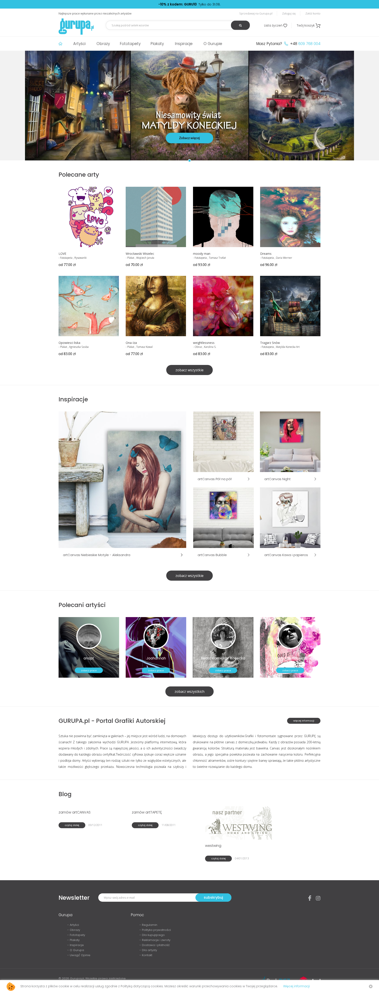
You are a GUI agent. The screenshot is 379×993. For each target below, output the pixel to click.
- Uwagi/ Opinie (78, 955)
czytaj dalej (72, 825)
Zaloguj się (289, 13)
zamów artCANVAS (75, 812)
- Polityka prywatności (155, 930)
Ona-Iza (131, 343)
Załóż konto (312, 13)
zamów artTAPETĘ (147, 812)
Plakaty (157, 43)
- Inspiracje (75, 945)
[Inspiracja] (122, 479)
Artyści (79, 43)
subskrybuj (213, 897)
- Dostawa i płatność (154, 945)
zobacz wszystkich (189, 691)
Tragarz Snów (270, 343)
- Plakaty (73, 940)
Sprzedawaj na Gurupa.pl (255, 13)
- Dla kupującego (152, 935)
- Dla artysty (148, 950)
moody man (201, 253)
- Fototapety (76, 935)
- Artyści (73, 925)
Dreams (266, 253)
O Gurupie (213, 43)
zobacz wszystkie (189, 370)
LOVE (62, 253)
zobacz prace (89, 670)
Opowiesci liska (69, 343)
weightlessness (204, 343)
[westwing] (239, 822)
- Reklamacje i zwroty (154, 940)
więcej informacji (303, 720)
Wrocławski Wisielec (140, 253)
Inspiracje (184, 43)
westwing (213, 845)
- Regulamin (148, 925)
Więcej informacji (296, 986)
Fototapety (130, 43)
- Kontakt (145, 955)
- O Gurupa (75, 950)
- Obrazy (73, 930)
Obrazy (103, 43)
